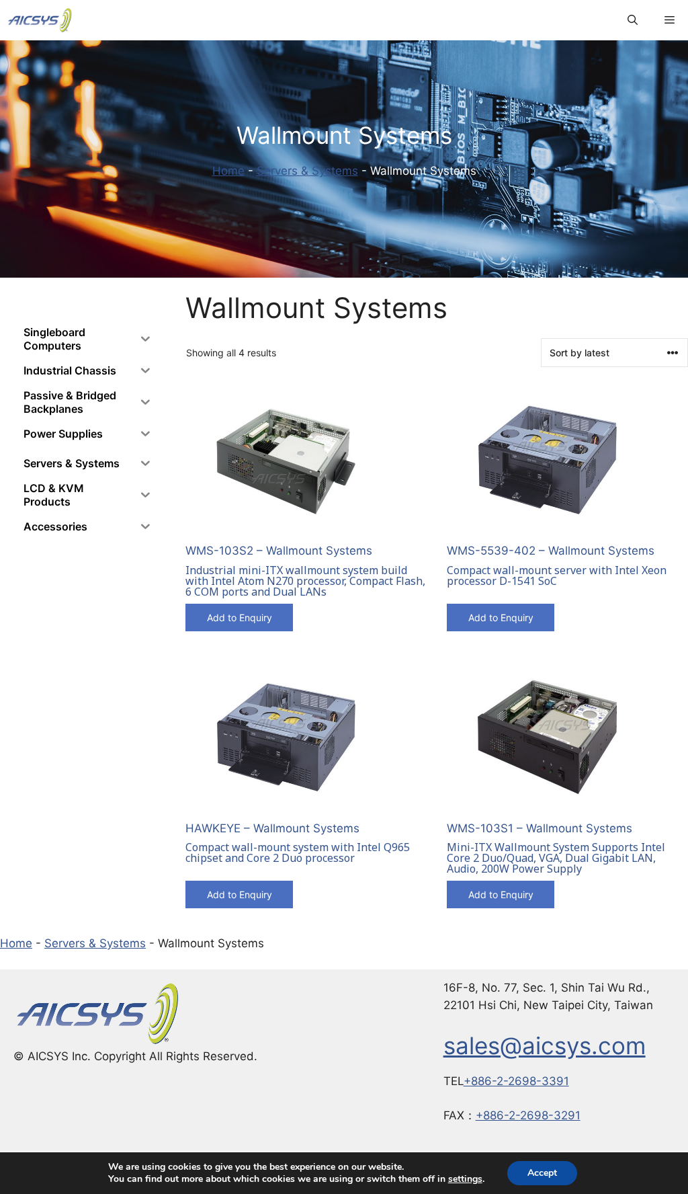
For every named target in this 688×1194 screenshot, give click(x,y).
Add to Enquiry (239, 617)
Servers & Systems (307, 170)
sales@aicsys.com (544, 1045)
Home (228, 170)
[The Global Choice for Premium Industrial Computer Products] (40, 20)
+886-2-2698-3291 (528, 1115)
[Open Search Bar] (632, 20)
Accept (542, 1172)
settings (465, 1179)
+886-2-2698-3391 (516, 1081)
